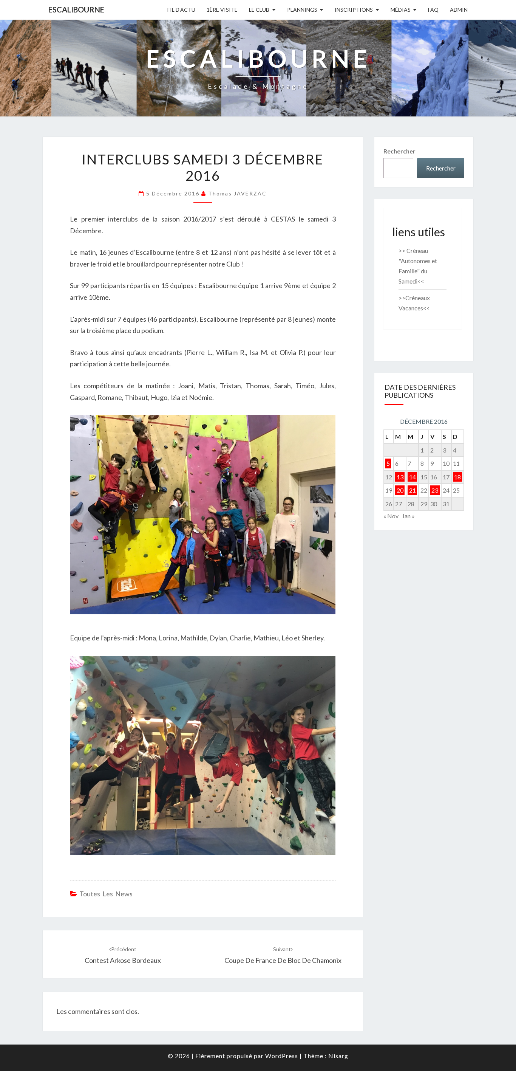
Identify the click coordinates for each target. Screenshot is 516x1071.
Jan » (408, 515)
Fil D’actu (181, 9)
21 (412, 490)
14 (412, 476)
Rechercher (399, 151)
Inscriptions (354, 9)
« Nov (391, 515)
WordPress (281, 1055)
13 (400, 476)
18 (457, 476)
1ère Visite (222, 9)
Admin (459, 9)
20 (400, 490)
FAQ (433, 9)
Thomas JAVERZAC (237, 193)
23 (434, 490)
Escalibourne (76, 9)
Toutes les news (106, 894)
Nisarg (338, 1055)
